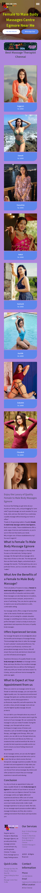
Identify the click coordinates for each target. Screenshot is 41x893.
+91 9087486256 (11, 31)
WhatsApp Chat (30, 31)
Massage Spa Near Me (11, 869)
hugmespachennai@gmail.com (31, 882)
